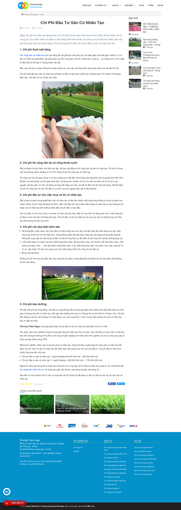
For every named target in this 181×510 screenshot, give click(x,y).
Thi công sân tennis (111, 457)
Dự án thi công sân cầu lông (144, 470)
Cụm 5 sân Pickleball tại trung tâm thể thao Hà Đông (151, 56)
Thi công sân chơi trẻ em (113, 492)
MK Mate (92, 506)
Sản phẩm (129, 5)
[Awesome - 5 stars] (31, 384)
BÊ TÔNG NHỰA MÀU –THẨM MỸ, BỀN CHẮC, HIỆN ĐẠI (151, 27)
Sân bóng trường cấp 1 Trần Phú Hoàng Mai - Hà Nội (151, 42)
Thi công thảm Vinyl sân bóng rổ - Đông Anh (151, 70)
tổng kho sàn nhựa (33, 461)
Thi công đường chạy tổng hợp (115, 473)
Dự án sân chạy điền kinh (143, 447)
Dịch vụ (115, 5)
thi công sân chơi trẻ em (32, 369)
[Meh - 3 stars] (26, 384)
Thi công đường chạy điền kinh (115, 465)
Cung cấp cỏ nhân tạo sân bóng (115, 469)
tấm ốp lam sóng (26, 464)
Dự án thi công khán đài (142, 474)
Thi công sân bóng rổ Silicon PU (115, 454)
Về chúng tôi (100, 5)
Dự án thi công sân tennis (143, 463)
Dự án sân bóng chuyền (142, 451)
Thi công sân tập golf (111, 488)
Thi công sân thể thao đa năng (115, 461)
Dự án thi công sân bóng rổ (144, 455)
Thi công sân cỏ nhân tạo (32, 55)
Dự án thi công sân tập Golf (144, 466)
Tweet (122, 384)
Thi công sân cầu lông (112, 477)
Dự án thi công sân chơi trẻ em (145, 459)
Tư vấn (150, 5)
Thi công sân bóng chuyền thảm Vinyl (115, 448)
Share (113, 384)
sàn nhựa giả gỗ (47, 461)
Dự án (141, 5)
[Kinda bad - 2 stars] (23, 384)
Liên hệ (160, 5)
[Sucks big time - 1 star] (21, 384)
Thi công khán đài (110, 484)
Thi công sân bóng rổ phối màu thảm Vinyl (151, 83)
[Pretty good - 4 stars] (28, 384)
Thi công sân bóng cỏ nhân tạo (115, 480)
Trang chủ (86, 5)
